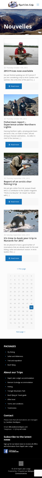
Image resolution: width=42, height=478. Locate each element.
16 (23, 284)
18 (31, 284)
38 (15, 299)
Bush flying (11, 365)
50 (15, 307)
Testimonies (12, 408)
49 (11, 307)
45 (19, 303)
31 (11, 295)
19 (11, 288)
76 (23, 323)
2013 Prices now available (18, 70)
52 (23, 307)
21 (19, 288)
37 (11, 299)
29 (27, 292)
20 (15, 288)
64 (23, 315)
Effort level (11, 399)
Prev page (22, 269)
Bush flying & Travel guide (17, 395)
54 (31, 307)
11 (27, 280)
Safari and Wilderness (15, 356)
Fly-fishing (11, 352)
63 (19, 315)
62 (15, 315)
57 (19, 311)
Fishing (10, 387)
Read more (15, 86)
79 (19, 327)
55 (11, 311)
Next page (20, 332)
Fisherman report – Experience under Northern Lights (20, 124)
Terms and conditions (15, 404)
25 (11, 292)
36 (31, 295)
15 (19, 284)
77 (27, 323)
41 (27, 299)
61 (11, 315)
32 (15, 295)
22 (23, 288)
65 (27, 315)
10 (23, 280)
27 (19, 292)
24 (31, 288)
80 (23, 327)
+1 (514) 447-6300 (19, 429)
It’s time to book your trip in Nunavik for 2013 (20, 239)
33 (19, 295)
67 (11, 319)
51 (19, 307)
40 (23, 299)
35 (27, 295)
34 (23, 295)
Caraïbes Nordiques (13, 422)
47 (27, 303)
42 (31, 299)
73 (11, 323)
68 (15, 319)
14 (15, 284)
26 (15, 292)
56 (15, 311)
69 (19, 319)
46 (23, 303)
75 (19, 323)
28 (23, 292)
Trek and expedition (15, 361)
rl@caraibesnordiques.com (18, 427)
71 (27, 319)
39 (19, 299)
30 (31, 292)
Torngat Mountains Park (16, 391)
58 (23, 311)
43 (11, 303)
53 (27, 307)
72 (31, 319)
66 (31, 315)
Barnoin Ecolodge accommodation (20, 382)
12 (31, 280)
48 (31, 303)
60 (31, 311)
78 (31, 323)
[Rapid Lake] (21, 4)
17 (27, 284)
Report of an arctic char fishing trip (18, 183)
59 (27, 311)
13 (11, 284)
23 (27, 288)
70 (23, 319)
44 (15, 303)
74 (15, 323)
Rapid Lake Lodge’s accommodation (21, 378)
